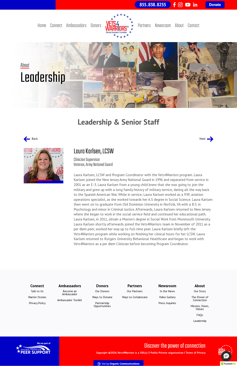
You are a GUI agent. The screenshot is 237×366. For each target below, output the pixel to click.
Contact (193, 26)
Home (42, 26)
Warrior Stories (37, 297)
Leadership (199, 321)
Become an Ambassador (69, 292)
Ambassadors (76, 26)
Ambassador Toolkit (69, 300)
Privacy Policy (37, 303)
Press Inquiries (167, 303)
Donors (96, 26)
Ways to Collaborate (135, 297)
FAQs (199, 315)
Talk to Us (37, 291)
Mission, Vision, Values (200, 307)
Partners (144, 26)
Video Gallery (167, 297)
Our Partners (135, 291)
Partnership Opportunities (102, 304)
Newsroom (163, 26)
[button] (226, 356)
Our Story (200, 291)
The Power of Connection (199, 298)
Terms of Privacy (196, 352)
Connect (56, 26)
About (179, 26)
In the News (167, 291)
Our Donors (102, 291)
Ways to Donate (102, 297)
